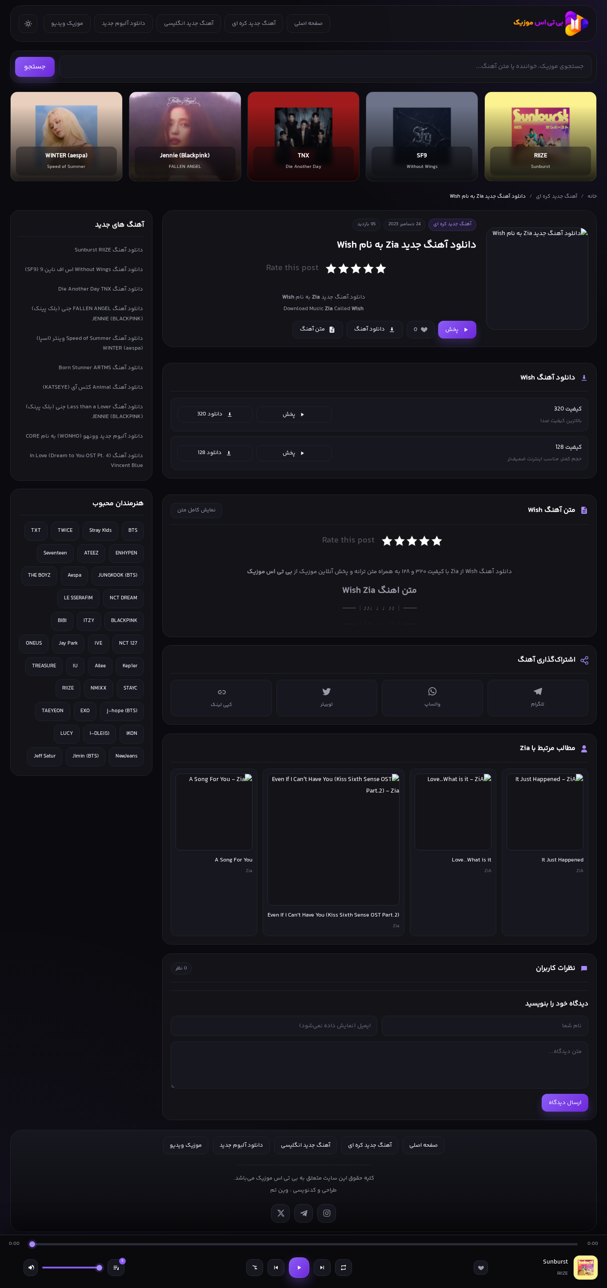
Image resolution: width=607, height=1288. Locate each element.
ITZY (89, 621)
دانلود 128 (210, 452)
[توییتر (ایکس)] (280, 1213)
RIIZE (68, 688)
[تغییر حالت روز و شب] (28, 23)
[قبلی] (276, 1267)
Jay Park (68, 643)
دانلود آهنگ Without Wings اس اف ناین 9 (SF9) (84, 269)
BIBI (62, 621)
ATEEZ (91, 553)
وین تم (279, 1190)
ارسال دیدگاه (565, 1102)
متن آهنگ (312, 329)
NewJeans (126, 756)
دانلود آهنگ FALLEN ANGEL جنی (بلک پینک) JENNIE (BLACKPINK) (87, 313)
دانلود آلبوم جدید (123, 23)
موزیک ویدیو (67, 23)
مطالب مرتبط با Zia (547, 748)
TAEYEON (53, 711)
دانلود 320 (210, 414)
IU (75, 666)
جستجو (35, 66)
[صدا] (31, 1267)
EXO (85, 711)
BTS (132, 530)
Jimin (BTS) (85, 756)
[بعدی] (322, 1267)
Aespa (74, 575)
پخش (452, 329)
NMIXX (99, 688)
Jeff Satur (45, 756)
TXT (36, 530)
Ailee (100, 666)
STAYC (130, 688)
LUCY (66, 734)
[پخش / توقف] (299, 1267)
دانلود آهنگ (369, 329)
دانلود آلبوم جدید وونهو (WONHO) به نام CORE (84, 436)
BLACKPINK (124, 621)
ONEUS (34, 643)
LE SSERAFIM (78, 598)
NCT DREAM (123, 598)
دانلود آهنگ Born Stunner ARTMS (101, 367)
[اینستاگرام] (326, 1213)
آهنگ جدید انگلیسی (188, 23)
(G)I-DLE (99, 734)
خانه (592, 196)
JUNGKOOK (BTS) (117, 575)
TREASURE (44, 666)
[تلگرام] (303, 1213)
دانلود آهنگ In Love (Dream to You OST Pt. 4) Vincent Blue (86, 460)
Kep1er (130, 666)
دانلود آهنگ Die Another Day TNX (100, 289)
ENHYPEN (126, 553)
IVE (98, 643)
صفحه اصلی (308, 23)
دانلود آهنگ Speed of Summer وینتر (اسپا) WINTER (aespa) (89, 343)
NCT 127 (128, 643)
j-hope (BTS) (122, 711)
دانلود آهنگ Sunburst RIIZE (109, 250)
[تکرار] (343, 1267)
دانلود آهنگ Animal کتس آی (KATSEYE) (93, 387)
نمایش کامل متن (196, 510)
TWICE (65, 530)
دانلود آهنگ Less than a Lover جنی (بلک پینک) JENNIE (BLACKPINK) (84, 412)
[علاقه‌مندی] (481, 1267)
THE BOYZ (39, 575)
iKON (131, 734)
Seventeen (55, 553)
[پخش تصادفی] (254, 1267)
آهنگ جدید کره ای (254, 23)
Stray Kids (100, 530)
